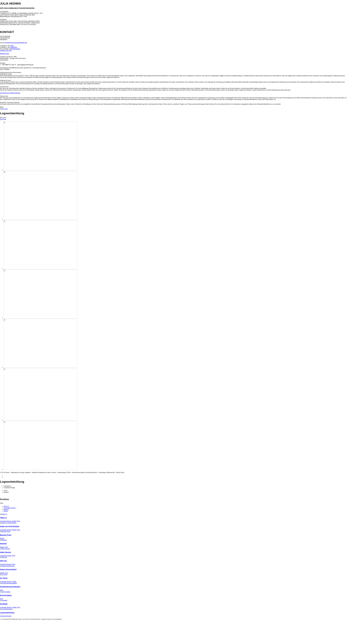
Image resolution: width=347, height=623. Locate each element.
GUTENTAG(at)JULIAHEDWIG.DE (16, 42)
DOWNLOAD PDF (6, 50)
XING (12, 46)
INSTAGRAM (15, 49)
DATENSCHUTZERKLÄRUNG (10, 93)
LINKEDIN (13, 47)
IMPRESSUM (4, 53)
